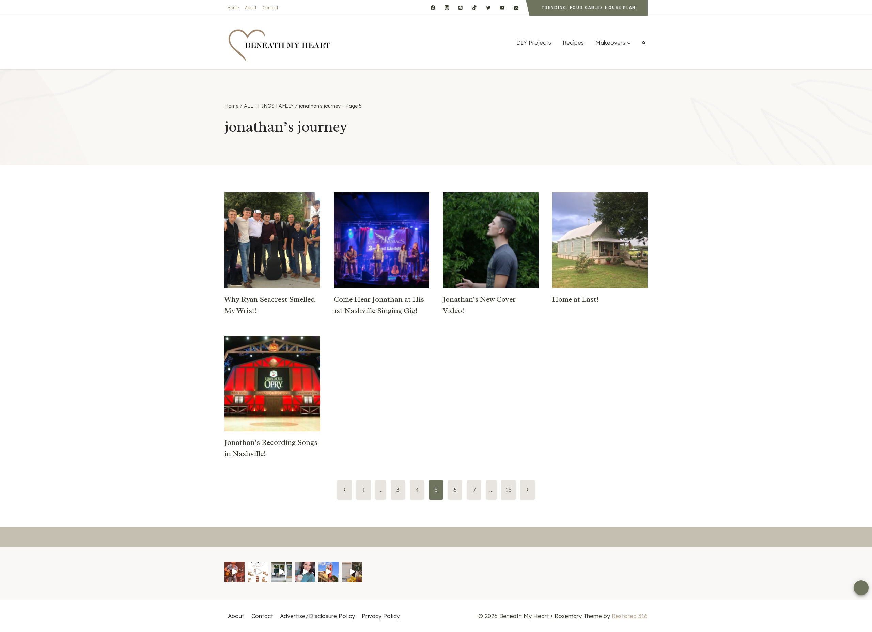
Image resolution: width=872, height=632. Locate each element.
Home (233, 7)
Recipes (573, 42)
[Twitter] (488, 7)
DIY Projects (533, 42)
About (250, 7)
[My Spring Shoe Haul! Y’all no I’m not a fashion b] (258, 572)
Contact (270, 7)
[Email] (516, 7)
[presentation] (272, 240)
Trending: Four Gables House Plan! (589, 7)
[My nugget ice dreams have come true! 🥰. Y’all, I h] (352, 572)
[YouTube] (502, 7)
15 (508, 489)
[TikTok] (474, 7)
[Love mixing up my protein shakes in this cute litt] (305, 572)
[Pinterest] (460, 7)
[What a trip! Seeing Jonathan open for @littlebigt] (234, 572)
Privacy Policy (381, 615)
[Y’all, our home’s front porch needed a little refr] (281, 572)
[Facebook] (432, 7)
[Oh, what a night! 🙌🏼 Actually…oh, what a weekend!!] (328, 572)
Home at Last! (575, 299)
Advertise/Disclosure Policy (317, 615)
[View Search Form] (643, 42)
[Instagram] (446, 7)
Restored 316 (630, 615)
